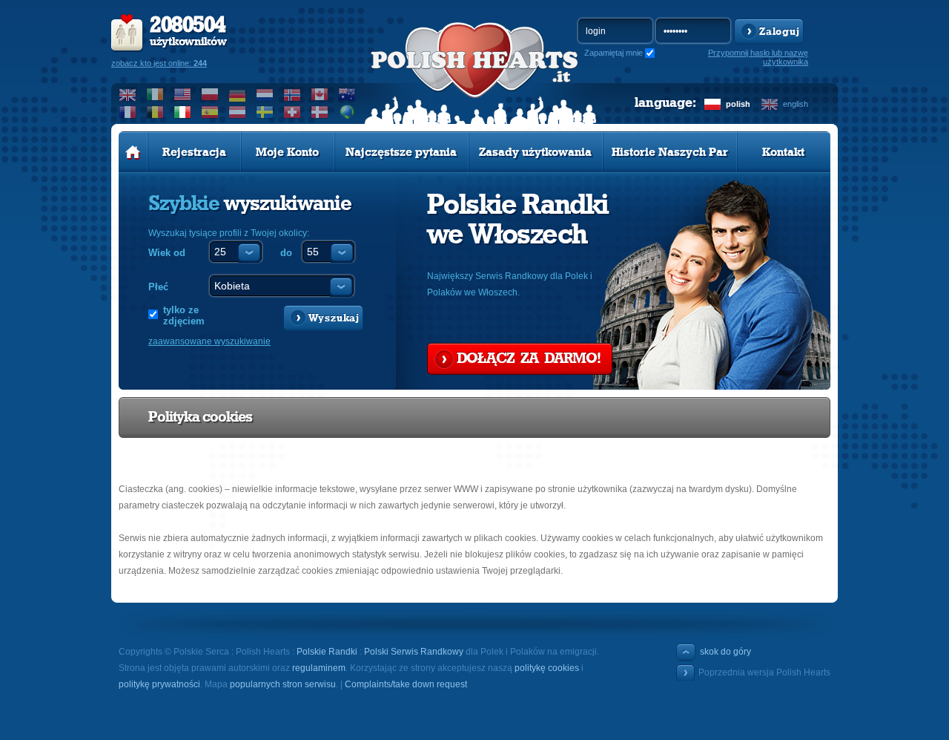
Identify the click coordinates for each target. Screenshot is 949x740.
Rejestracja (194, 152)
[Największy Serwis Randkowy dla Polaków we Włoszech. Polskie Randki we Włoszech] (474, 75)
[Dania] (320, 112)
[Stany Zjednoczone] (182, 94)
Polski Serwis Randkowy (413, 651)
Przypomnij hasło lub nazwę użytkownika (758, 57)
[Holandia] (265, 94)
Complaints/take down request (406, 684)
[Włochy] (182, 112)
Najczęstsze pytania (401, 152)
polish (738, 103)
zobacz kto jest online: (159, 63)
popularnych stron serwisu (283, 684)
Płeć (158, 286)
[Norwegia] (292, 94)
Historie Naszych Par (670, 152)
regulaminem (318, 668)
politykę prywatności (159, 684)
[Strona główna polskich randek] (133, 152)
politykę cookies (547, 668)
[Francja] (128, 112)
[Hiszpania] (210, 112)
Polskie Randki (327, 651)
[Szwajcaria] (292, 112)
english (795, 103)
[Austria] (237, 112)
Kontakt (783, 152)
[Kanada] (320, 94)
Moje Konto (287, 152)
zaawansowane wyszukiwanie (209, 341)
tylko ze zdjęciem (184, 315)
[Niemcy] (237, 94)
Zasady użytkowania (535, 152)
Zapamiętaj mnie (613, 52)
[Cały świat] (347, 112)
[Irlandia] (155, 94)
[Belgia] (155, 112)
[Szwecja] (265, 112)
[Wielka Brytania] (128, 94)
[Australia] (347, 94)
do (286, 252)
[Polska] (210, 94)
